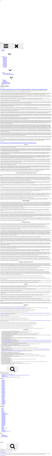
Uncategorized (3, 431)
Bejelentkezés (3, 434)
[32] (9, 244)
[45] (41, 275)
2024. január (3, 387)
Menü (22, 48)
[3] (36, 179)
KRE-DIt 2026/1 (3, 375)
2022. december (3, 391)
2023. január (3, 390)
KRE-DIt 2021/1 (5, 63)
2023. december (3, 388)
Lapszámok (3, 56)
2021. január (3, 399)
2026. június (3, 380)
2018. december (3, 402)
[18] (32, 216)
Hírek (2, 411)
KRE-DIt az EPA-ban (2, 452)
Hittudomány (4, 80)
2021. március (3, 398)
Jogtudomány (3, 412)
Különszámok (3, 72)
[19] (51, 218)
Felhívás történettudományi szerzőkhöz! (6, 83)
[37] (38, 254)
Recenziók (3, 426)
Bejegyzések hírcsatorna (4, 435)
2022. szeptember (4, 392)
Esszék (2, 410)
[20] (24, 220)
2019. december (3, 401)
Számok (3, 427)
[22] (28, 224)
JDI (10, 451)
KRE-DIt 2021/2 (5, 62)
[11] (22, 193)
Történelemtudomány (4, 430)
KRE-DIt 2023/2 (5, 60)
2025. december (3, 382)
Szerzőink (3, 428)
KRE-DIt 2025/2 (5, 57)
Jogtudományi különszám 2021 (6, 73)
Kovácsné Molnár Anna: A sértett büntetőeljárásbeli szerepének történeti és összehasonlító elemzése (18, 142)
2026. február (3, 381)
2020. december (3, 400)
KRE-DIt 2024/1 (5, 59)
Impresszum (3, 84)
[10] (31, 191)
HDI (9, 451)
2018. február (3, 404)
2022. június (3, 393)
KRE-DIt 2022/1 (3, 419)
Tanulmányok (3, 429)
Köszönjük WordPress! (2, 455)
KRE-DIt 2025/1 (5, 58)
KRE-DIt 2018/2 (5, 66)
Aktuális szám (3, 50)
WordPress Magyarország (4, 436)
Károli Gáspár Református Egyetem (4, 451)
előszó (2, 409)
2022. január (3, 394)
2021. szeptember (4, 396)
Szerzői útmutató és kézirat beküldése (6, 82)
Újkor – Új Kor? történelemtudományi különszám (8, 74)
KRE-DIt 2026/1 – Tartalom (5, 376)
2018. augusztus (3, 403)
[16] (5, 211)
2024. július (3, 386)
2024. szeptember (4, 385)
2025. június (3, 383)
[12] (8, 194)
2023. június (3, 389)
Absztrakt (3, 408)
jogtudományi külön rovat (4, 413)
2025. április (3, 384)
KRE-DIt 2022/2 (5, 61)
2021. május (3, 397)
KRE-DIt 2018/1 (3, 414)
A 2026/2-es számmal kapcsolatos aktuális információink (8, 374)
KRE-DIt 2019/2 (5, 65)
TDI (11, 451)
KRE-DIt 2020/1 (5, 64)
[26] (5, 231)
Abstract (3, 407)
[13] (23, 196)
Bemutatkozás (3, 49)
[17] (8, 213)
